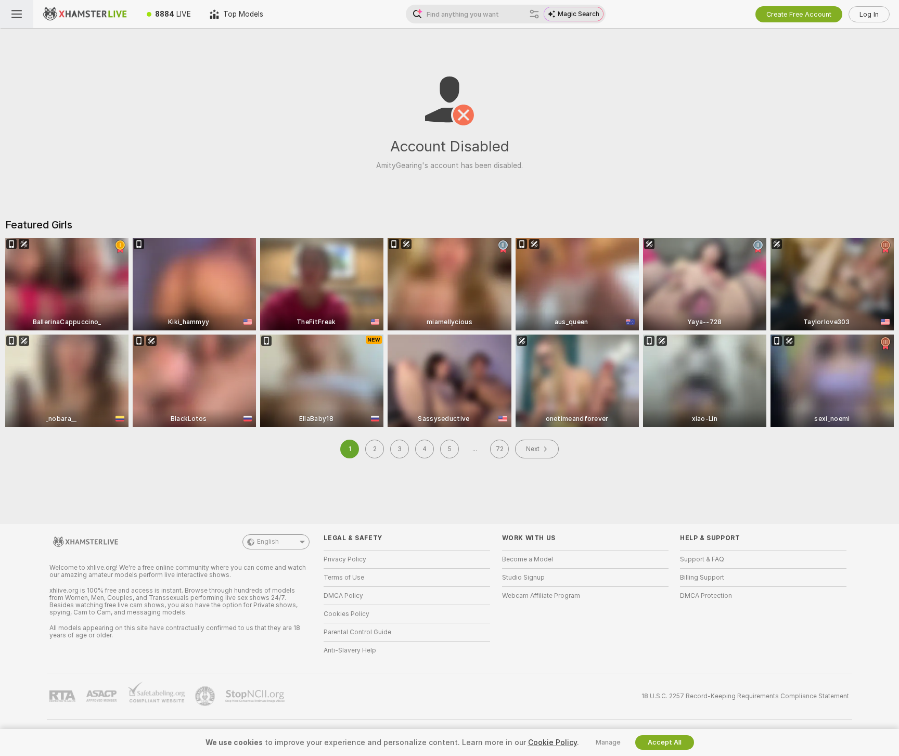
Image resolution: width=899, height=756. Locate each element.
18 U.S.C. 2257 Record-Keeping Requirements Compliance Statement (745, 696)
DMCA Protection (706, 595)
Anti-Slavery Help (350, 650)
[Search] (534, 14)
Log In (869, 14)
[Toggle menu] (16, 14)
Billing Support (702, 577)
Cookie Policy (552, 742)
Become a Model (527, 559)
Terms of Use (344, 577)
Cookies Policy (346, 614)
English (268, 541)
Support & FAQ (702, 559)
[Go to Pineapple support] (206, 696)
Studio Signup (523, 577)
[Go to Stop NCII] (256, 696)
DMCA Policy (343, 595)
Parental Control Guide (357, 632)
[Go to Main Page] (85, 14)
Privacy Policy (345, 559)
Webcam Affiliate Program (541, 595)
